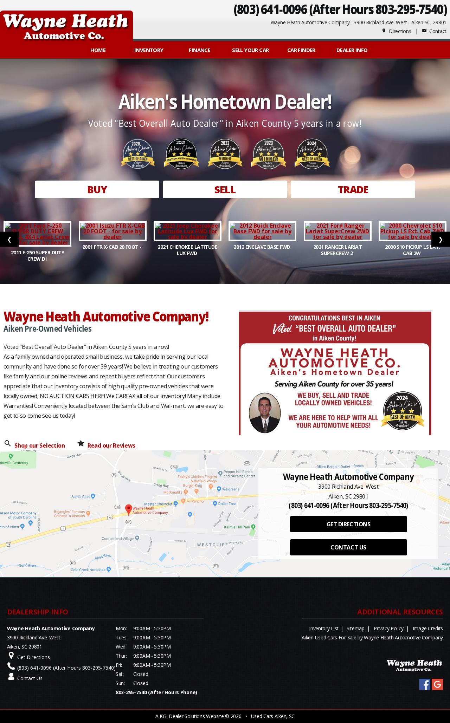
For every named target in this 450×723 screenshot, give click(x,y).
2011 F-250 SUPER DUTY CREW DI (37, 255)
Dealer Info (351, 49)
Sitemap (356, 628)
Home (97, 49)
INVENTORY (148, 49)
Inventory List (324, 628)
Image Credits (428, 628)
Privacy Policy (388, 628)
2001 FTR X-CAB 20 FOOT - (112, 246)
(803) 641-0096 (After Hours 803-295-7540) (340, 9)
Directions (396, 31)
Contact (434, 31)
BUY (97, 189)
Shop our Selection (39, 445)
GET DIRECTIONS (348, 524)
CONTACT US (348, 547)
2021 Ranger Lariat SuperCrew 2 (337, 249)
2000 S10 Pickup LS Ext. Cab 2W (412, 249)
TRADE (353, 189)
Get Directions (33, 657)
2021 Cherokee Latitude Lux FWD (187, 249)
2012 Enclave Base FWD (262, 246)
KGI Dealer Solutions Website (192, 716)
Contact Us (30, 678)
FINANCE (199, 49)
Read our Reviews (111, 445)
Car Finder (301, 49)
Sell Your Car (250, 49)
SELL (225, 189)
